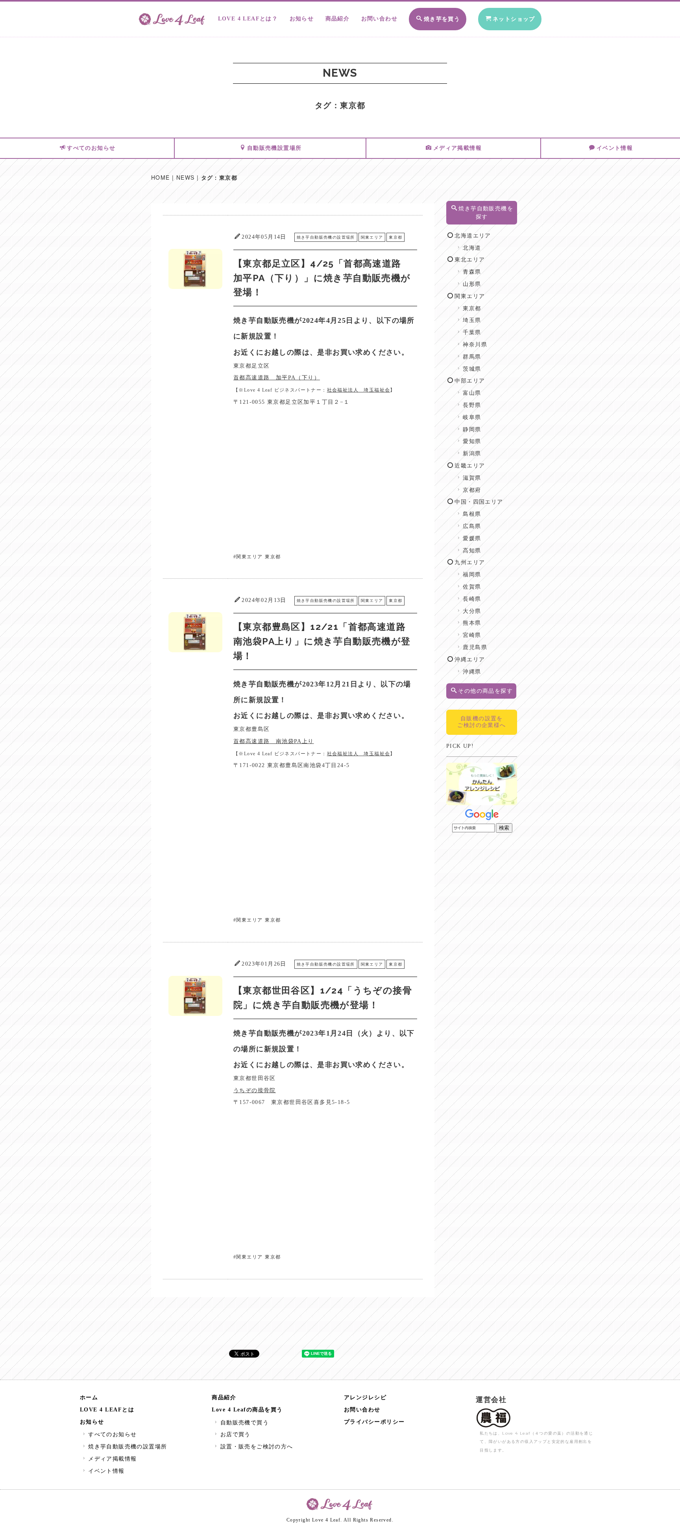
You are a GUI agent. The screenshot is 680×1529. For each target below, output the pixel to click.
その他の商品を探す (485, 691)
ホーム (89, 1397)
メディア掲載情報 (457, 148)
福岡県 (472, 575)
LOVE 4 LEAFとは (107, 1410)
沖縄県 (472, 672)
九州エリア (470, 562)
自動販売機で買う (244, 1423)
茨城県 (472, 369)
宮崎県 (472, 635)
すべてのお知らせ (91, 148)
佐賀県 (472, 587)
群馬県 (472, 357)
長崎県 (472, 599)
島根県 (472, 514)
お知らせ (302, 19)
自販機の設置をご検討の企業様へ (481, 722)
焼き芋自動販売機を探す (485, 213)
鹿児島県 (475, 647)
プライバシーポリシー (374, 1422)
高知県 (472, 551)
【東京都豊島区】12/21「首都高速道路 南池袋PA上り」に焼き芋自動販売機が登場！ (324, 641)
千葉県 (472, 332)
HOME (160, 177)
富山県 (472, 393)
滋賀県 (472, 478)
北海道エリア (473, 236)
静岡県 (472, 429)
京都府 (472, 490)
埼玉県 (472, 320)
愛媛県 (472, 538)
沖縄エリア (470, 659)
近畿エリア (470, 466)
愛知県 (472, 441)
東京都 (395, 237)
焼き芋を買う (442, 19)
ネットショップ (514, 19)
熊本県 (472, 623)
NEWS (185, 177)
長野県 (472, 405)
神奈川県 (475, 345)
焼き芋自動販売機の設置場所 (326, 237)
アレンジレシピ (365, 1397)
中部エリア (470, 381)
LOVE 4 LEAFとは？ (248, 19)
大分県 (472, 611)
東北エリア (470, 260)
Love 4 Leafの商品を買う (247, 1410)
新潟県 (472, 453)
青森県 (472, 272)
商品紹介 (337, 19)
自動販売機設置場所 (274, 148)
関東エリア (372, 237)
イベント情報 (615, 148)
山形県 (472, 284)
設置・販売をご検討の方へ (256, 1447)
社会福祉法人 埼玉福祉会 (358, 390)
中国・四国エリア (479, 502)
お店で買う (235, 1434)
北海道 (472, 248)
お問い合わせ (379, 19)
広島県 (472, 526)
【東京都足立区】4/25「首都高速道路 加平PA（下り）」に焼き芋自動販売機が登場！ (322, 278)
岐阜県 (472, 417)
